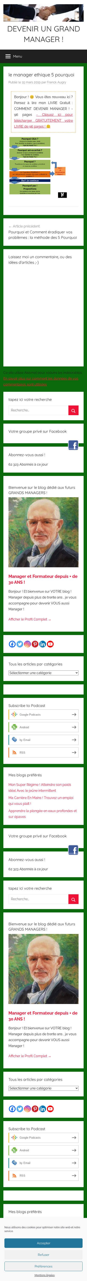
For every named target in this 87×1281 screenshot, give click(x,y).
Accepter (43, 1243)
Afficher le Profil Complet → (29, 619)
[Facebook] (12, 644)
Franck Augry (56, 82)
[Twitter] (19, 644)
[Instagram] (27, 644)
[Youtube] (50, 644)
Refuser (43, 1255)
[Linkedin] (42, 644)
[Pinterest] (35, 644)
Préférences (43, 1266)
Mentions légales (45, 1275)
